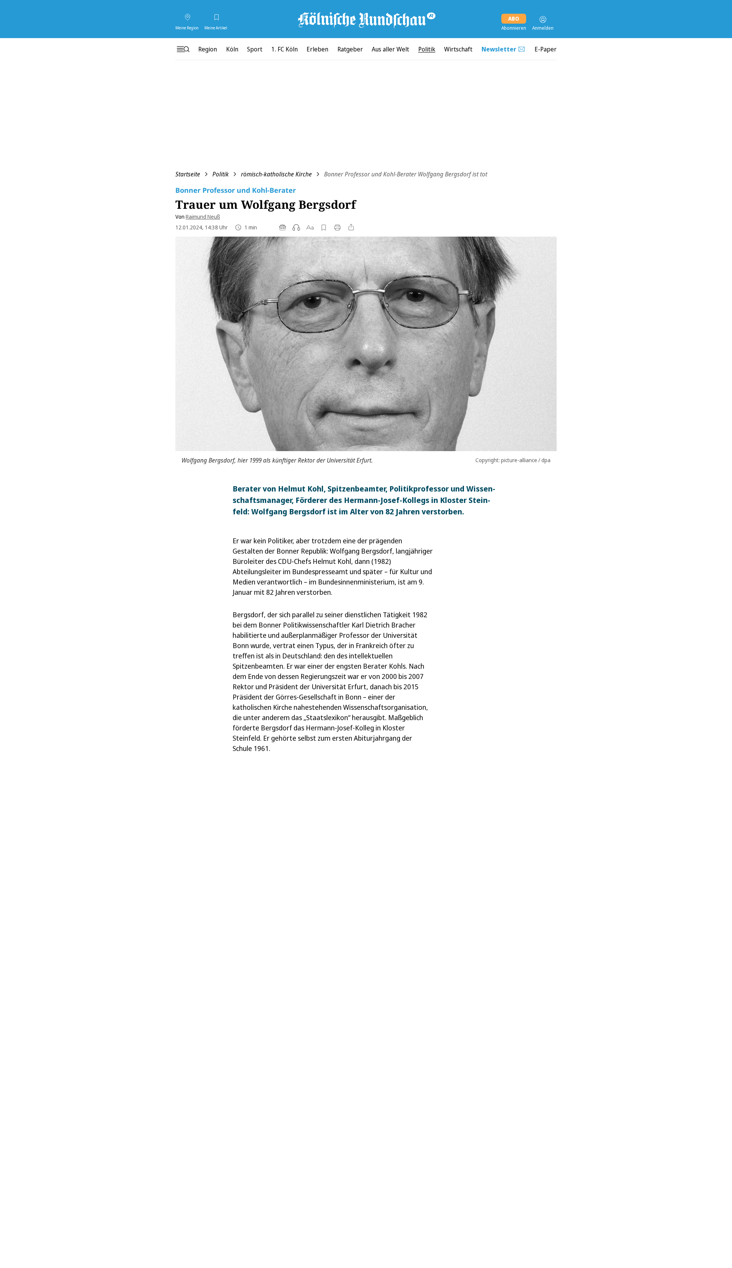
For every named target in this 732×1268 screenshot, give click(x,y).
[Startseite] (366, 19)
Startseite (187, 174)
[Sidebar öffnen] (183, 49)
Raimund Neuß (203, 216)
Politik (220, 174)
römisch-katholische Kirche (276, 174)
